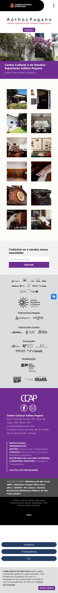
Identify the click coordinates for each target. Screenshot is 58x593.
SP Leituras (29, 488)
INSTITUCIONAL (17, 443)
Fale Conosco (28, 452)
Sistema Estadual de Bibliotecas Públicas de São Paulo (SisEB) (27, 491)
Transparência (41, 449)
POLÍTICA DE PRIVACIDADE (23, 470)
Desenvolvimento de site (20, 503)
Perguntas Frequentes (20, 455)
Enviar (29, 265)
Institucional (26, 449)
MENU (29, 29)
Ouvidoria (42, 452)
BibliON (18, 488)
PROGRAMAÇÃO (17, 446)
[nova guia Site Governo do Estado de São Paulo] (22, 5)
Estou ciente (47, 588)
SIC (29, 558)
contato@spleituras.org (20, 426)
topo (29, 515)
